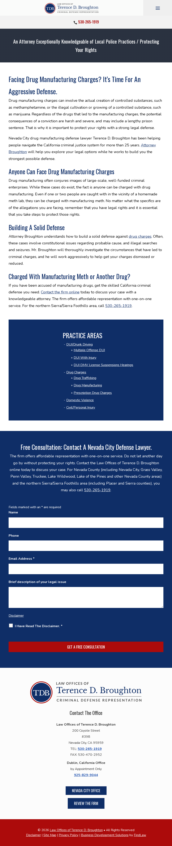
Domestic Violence (80, 400)
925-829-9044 (86, 775)
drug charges (140, 236)
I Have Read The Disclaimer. (39, 626)
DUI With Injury (85, 357)
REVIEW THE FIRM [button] (86, 803)
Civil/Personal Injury (80, 407)
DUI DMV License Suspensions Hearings (103, 365)
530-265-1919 (88, 22)
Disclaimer (16, 615)
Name (13, 512)
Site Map (49, 835)
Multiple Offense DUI (89, 350)
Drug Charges (76, 372)
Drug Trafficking (85, 378)
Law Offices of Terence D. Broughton (76, 830)
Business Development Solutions (105, 835)
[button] (157, 8)
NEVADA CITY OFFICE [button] (86, 790)
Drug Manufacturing (88, 385)
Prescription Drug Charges (93, 393)
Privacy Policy (68, 835)
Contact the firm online (60, 292)
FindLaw (140, 835)
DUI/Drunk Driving (79, 344)
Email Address (22, 558)
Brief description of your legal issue (37, 582)
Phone (14, 535)
